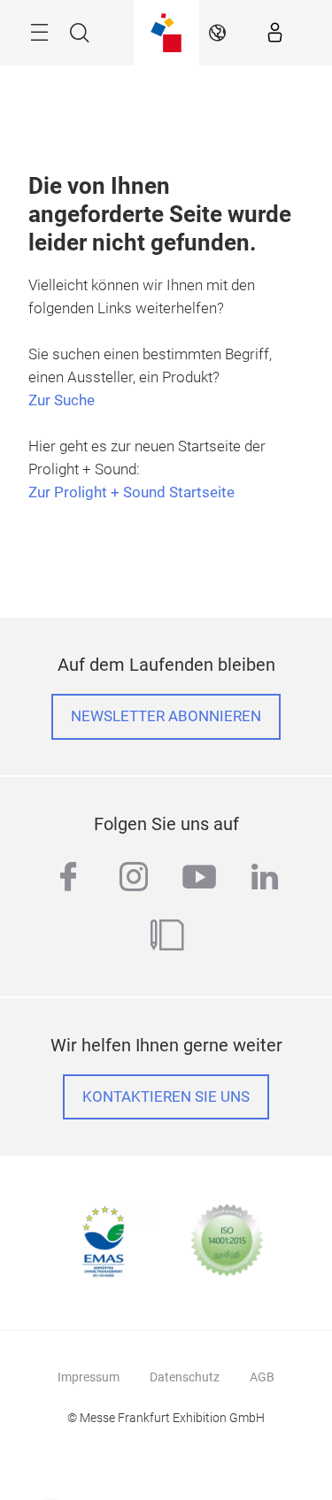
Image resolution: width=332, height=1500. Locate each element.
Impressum (89, 1377)
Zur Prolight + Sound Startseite (131, 492)
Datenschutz (185, 1377)
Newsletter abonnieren (166, 716)
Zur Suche (61, 400)
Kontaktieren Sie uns (166, 1096)
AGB (262, 1377)
